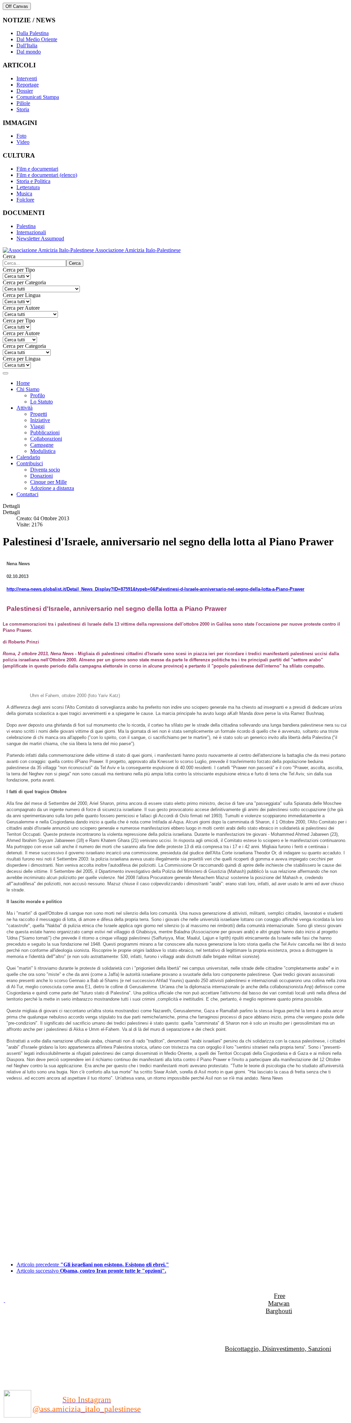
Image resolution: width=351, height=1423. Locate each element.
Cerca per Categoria (24, 282)
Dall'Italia (26, 45)
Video (22, 142)
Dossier (24, 91)
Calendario (28, 457)
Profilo (37, 395)
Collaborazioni (46, 439)
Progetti (38, 414)
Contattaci (27, 494)
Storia (22, 109)
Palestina (26, 226)
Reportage (27, 85)
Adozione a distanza (52, 488)
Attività (24, 408)
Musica (24, 193)
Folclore (25, 200)
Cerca (9, 256)
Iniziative (40, 420)
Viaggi (37, 426)
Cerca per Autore (21, 308)
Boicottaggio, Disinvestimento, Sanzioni (278, 1348)
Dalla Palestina (32, 33)
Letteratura (28, 187)
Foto (21, 136)
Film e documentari (37, 169)
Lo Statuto (41, 402)
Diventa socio (45, 470)
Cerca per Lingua (21, 295)
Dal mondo (28, 52)
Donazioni (41, 476)
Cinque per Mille (48, 482)
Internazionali (31, 232)
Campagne (41, 445)
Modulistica (43, 451)
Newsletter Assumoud (40, 238)
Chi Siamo (27, 389)
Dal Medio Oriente (36, 39)
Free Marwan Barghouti (279, 1303)
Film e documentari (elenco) (46, 175)
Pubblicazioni (45, 432)
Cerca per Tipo (19, 270)
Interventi (26, 78)
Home (23, 383)
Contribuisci (29, 463)
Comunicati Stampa (37, 97)
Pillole (23, 103)
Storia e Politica (33, 181)
